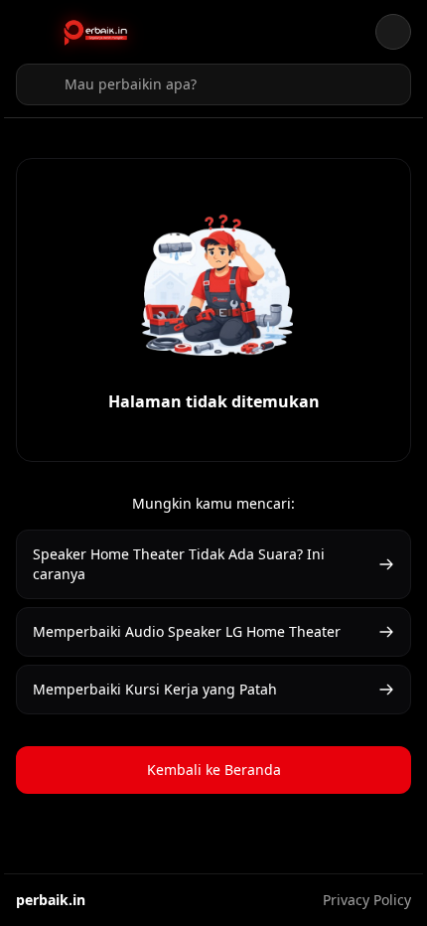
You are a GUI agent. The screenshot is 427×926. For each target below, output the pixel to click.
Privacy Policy (367, 899)
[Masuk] (393, 32)
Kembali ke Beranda (214, 769)
